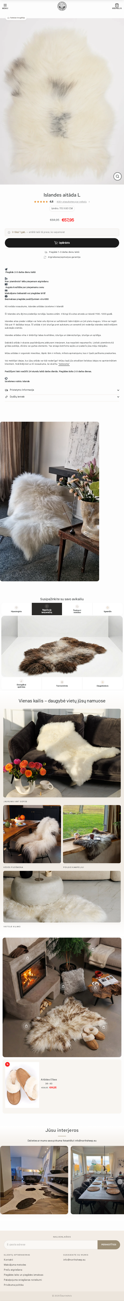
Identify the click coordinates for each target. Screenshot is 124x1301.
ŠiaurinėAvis (66, 1295)
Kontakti (8, 1259)
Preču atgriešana (13, 1269)
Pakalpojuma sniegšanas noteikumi (23, 1279)
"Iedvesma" (64, 364)
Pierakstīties (108, 1244)
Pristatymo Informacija (22, 390)
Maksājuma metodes (15, 1264)
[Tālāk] (120, 1181)
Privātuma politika (13, 1284)
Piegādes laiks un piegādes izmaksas (23, 1274)
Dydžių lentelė (17, 396)
